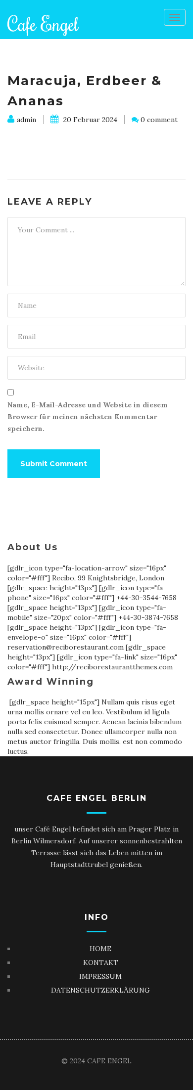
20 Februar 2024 (89, 119)
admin (26, 119)
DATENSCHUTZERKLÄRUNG (100, 990)
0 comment (159, 119)
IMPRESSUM (100, 976)
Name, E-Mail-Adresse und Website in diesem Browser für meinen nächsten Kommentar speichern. (87, 416)
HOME (100, 948)
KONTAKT (100, 962)
